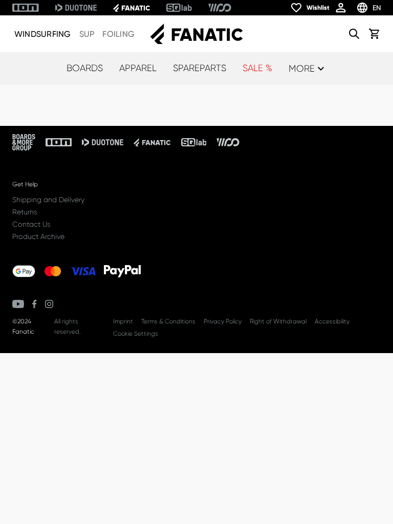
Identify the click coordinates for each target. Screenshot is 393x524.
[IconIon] (25, 7)
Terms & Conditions (168, 321)
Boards (85, 68)
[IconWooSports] (219, 7)
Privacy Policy (223, 321)
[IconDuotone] (76, 7)
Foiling (118, 34)
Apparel (138, 68)
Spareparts (199, 68)
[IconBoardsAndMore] (23, 142)
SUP (87, 34)
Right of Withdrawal (278, 321)
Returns (24, 212)
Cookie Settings (135, 333)
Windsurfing (42, 34)
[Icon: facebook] (34, 304)
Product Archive (38, 236)
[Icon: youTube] (18, 304)
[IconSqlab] (179, 7)
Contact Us (31, 224)
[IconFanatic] (131, 7)
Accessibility (332, 321)
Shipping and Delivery (48, 199)
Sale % (257, 68)
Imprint (123, 321)
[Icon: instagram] (49, 304)
